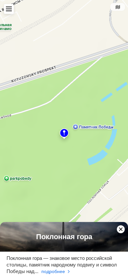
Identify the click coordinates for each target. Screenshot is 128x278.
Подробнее (53, 271)
